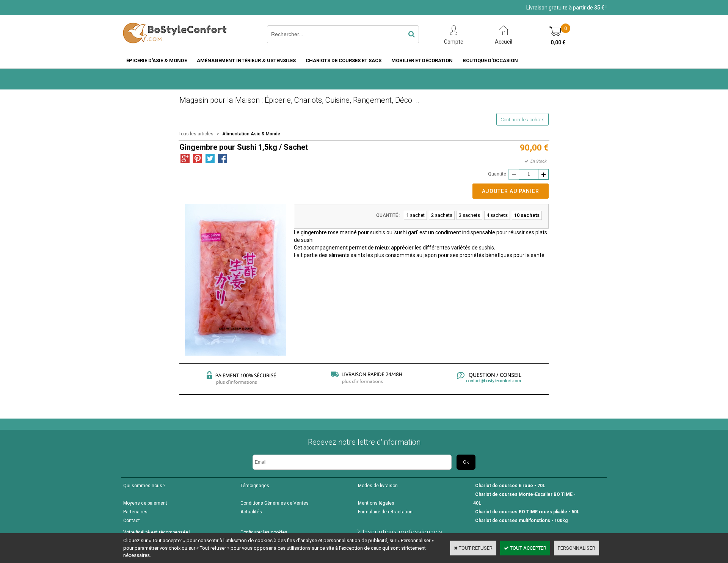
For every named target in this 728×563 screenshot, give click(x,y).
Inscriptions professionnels (402, 531)
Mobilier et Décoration (422, 60)
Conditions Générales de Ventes (274, 503)
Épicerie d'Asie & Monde (156, 60)
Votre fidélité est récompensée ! (156, 532)
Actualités (251, 511)
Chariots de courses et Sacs (343, 60)
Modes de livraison (378, 485)
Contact (131, 520)
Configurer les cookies (263, 532)
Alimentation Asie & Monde (251, 133)
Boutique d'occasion (490, 60)
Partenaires (135, 511)
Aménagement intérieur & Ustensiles (246, 60)
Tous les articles (196, 133)
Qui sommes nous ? (144, 485)
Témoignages (254, 485)
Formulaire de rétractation (385, 511)
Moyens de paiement (145, 503)
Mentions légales (376, 503)
